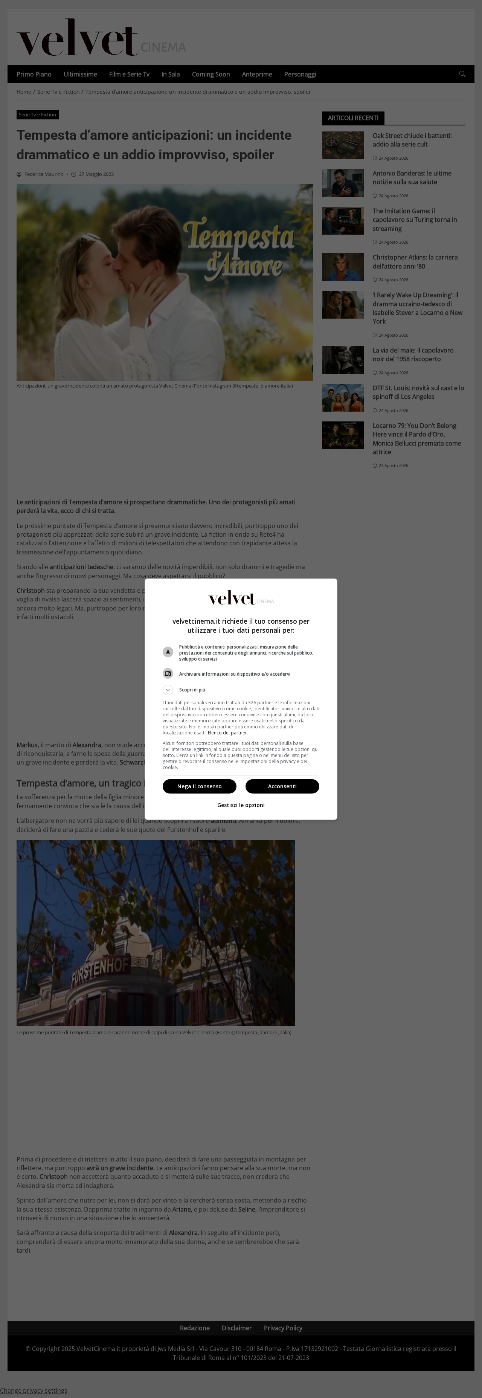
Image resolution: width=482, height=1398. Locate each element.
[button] (241, 690)
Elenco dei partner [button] (227, 733)
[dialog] (241, 699)
